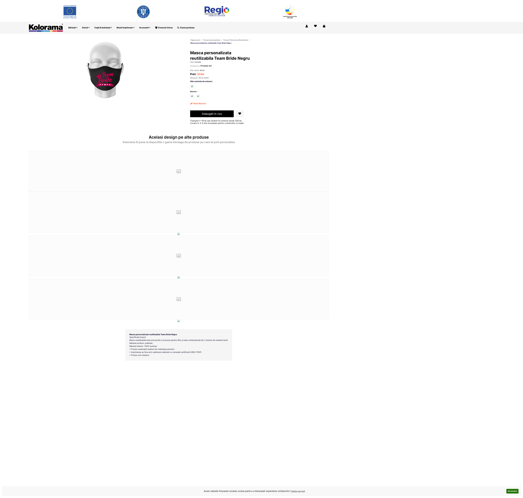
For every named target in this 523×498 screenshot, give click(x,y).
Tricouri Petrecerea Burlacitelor (235, 40)
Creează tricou (165, 27)
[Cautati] (178, 27)
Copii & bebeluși (102, 27)
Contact (322, 2)
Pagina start (195, 40)
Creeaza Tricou (271, 2)
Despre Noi (301, 2)
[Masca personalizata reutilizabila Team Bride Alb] (192, 86)
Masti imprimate (125, 27)
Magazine (287, 2)
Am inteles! (512, 491)
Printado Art (206, 66)
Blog (312, 2)
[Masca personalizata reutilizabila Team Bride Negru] (192, 97)
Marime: (193, 91)
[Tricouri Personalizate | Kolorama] (46, 27)
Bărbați (72, 27)
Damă (85, 27)
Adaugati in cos (212, 113)
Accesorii (144, 27)
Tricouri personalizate (211, 40)
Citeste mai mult (298, 491)
